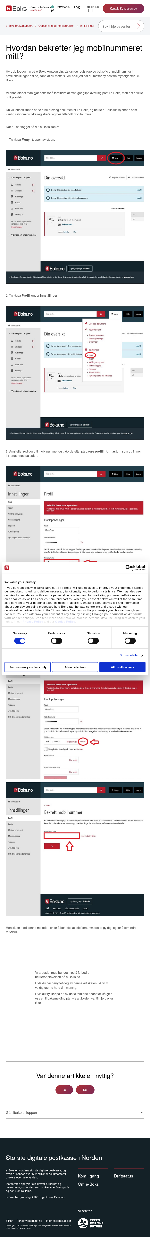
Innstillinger (87, 26)
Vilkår (9, 1221)
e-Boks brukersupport (19, 26)
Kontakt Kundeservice (123, 8)
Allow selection (75, 667)
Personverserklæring (29, 1221)
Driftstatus (123, 1176)
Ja (64, 1090)
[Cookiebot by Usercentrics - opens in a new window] (128, 568)
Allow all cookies (122, 667)
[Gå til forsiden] (16, 8)
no (89, 7)
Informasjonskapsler (58, 1221)
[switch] (56, 641)
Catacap (59, 1197)
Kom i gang (88, 1176)
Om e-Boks (88, 1184)
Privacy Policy (32, 621)
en (93, 7)
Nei (85, 1090)
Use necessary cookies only (27, 667)
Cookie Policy (65, 621)
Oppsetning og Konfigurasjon (56, 26)
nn (97, 7)
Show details (129, 655)
